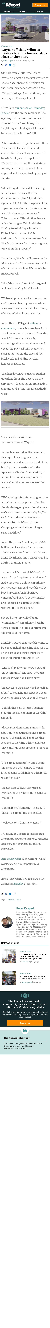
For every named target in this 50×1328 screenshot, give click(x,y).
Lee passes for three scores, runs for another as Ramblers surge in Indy (33, 956)
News (10, 46)
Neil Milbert (26, 962)
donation (18, 883)
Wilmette (4, 46)
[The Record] (11, 5)
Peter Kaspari (8, 61)
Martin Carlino (27, 982)
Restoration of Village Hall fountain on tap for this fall (32, 977)
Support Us (40, 5)
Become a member (11, 858)
